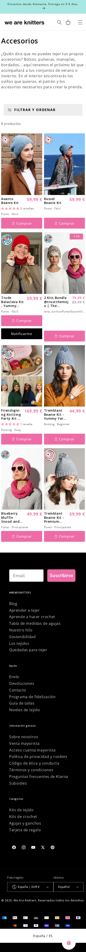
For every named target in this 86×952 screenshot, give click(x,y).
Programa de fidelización (32, 696)
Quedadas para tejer (28, 649)
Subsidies (18, 783)
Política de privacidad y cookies (38, 756)
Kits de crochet (23, 816)
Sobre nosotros (23, 736)
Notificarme (21, 333)
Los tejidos (19, 643)
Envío (14, 676)
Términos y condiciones (31, 769)
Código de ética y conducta (34, 763)
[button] (10, 208)
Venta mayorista (24, 743)
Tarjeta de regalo (25, 829)
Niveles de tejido (24, 709)
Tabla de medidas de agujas (35, 623)
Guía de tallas (21, 703)
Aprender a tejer (24, 610)
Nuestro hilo (20, 630)
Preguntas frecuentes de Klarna (38, 776)
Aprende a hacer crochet (32, 616)
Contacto (17, 690)
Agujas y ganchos (25, 823)
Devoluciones (21, 683)
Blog (13, 603)
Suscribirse (61, 575)
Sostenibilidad (22, 636)
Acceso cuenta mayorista (32, 750)
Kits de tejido (21, 809)
